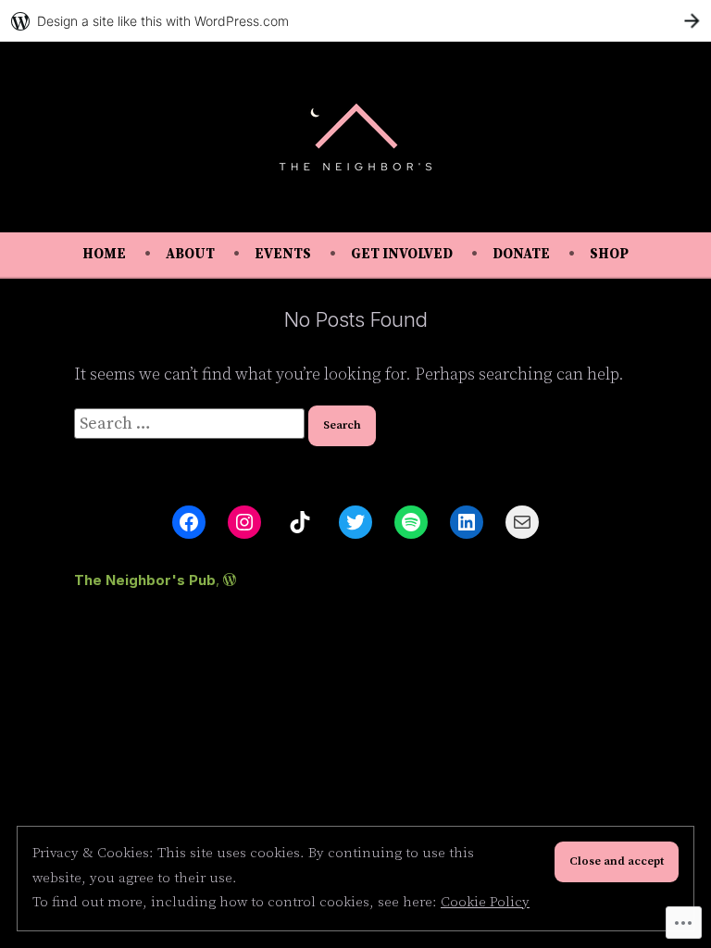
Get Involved (402, 254)
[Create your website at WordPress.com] (355, 21)
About (190, 254)
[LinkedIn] (466, 522)
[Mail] (522, 522)
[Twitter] (355, 522)
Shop (609, 254)
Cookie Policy (485, 902)
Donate (521, 254)
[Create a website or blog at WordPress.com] (229, 580)
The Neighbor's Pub (145, 580)
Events (283, 254)
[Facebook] (189, 522)
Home (104, 254)
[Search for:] (191, 423)
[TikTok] (300, 522)
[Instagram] (244, 522)
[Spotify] (411, 522)
